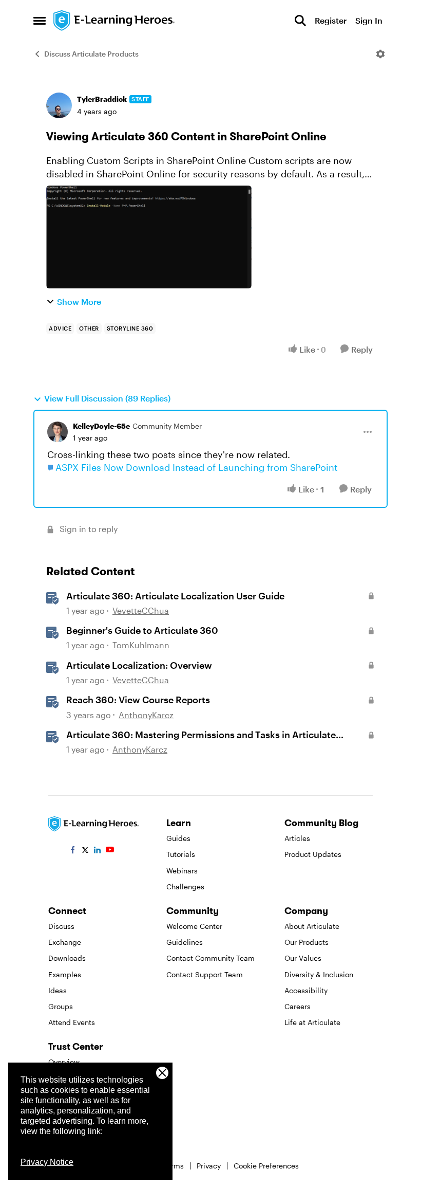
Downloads (67, 958)
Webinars (182, 870)
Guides (178, 838)
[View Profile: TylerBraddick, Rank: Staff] (59, 105)
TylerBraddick (102, 99)
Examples (64, 974)
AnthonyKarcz (146, 715)
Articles (297, 838)
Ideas (57, 990)
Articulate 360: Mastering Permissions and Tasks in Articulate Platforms (201, 735)
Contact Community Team (210, 958)
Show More (79, 301)
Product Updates (312, 854)
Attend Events (71, 1022)
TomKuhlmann (140, 645)
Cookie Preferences (266, 1165)
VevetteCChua (140, 610)
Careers (297, 1006)
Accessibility (306, 990)
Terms (173, 1165)
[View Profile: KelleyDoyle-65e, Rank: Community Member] (57, 432)
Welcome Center (194, 926)
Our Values (302, 958)
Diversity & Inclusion (318, 974)
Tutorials (180, 854)
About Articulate (311, 926)
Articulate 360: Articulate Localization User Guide (175, 595)
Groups (60, 1006)
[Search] (300, 20)
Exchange (64, 942)
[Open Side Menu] (39, 20)
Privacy (209, 1165)
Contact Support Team (204, 974)
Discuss (61, 926)
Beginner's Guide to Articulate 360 (142, 630)
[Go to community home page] (114, 20)
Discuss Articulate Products (91, 53)
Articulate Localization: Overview (139, 665)
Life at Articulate (312, 1022)
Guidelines (184, 942)
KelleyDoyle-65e (101, 426)
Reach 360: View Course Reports (138, 699)
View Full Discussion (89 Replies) (107, 398)
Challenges (185, 886)
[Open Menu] (380, 54)
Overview (64, 1061)
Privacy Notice (47, 1162)
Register (331, 20)
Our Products (306, 942)
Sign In (368, 20)
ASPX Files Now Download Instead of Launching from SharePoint (196, 467)
